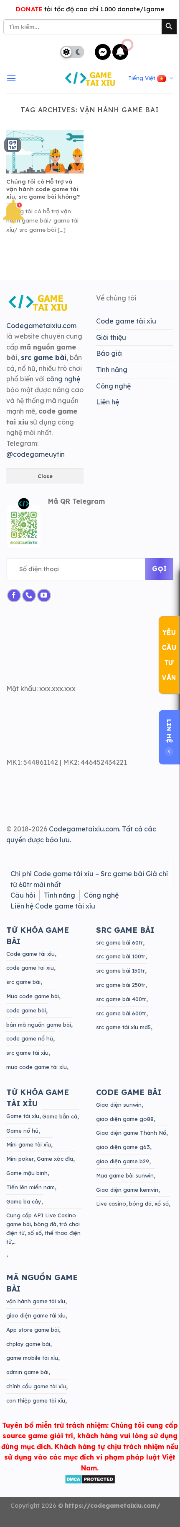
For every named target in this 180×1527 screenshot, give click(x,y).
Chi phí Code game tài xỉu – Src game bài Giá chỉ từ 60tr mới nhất (89, 879)
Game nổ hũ (22, 1130)
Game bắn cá (59, 1116)
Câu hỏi (22, 895)
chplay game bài (28, 1344)
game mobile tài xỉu (32, 1357)
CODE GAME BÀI (128, 1092)
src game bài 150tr (120, 970)
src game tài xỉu (27, 1052)
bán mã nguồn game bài (38, 1024)
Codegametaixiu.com (41, 325)
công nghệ (63, 379)
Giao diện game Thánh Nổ (131, 1132)
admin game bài (27, 1372)
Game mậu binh (27, 1173)
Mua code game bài (32, 996)
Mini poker (20, 1158)
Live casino (111, 1203)
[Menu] (11, 78)
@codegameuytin (35, 454)
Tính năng (111, 369)
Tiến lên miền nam (30, 1187)
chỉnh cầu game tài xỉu (36, 1386)
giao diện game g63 (123, 1147)
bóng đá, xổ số (149, 1203)
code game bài (26, 1010)
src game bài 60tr (119, 942)
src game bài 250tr (120, 984)
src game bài (23, 981)
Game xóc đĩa (55, 1158)
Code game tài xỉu (126, 321)
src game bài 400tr (121, 999)
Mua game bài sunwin (125, 1175)
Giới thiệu (111, 337)
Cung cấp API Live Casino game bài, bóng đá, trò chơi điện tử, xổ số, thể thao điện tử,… (43, 1228)
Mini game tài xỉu (28, 1144)
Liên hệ (107, 402)
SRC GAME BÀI (125, 930)
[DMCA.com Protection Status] (90, 1478)
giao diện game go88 (125, 1118)
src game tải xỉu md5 (123, 1027)
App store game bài (32, 1329)
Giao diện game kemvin (127, 1189)
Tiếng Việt (141, 78)
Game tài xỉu (22, 1116)
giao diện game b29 (122, 1161)
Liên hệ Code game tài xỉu (52, 906)
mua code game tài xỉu (36, 1067)
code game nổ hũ (29, 1038)
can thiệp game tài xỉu (35, 1400)
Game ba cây (23, 1201)
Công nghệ (113, 386)
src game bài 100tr (120, 956)
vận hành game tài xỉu (35, 1301)
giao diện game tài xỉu (36, 1315)
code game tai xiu (30, 967)
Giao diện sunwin (119, 1104)
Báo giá (109, 353)
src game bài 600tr (121, 1013)
